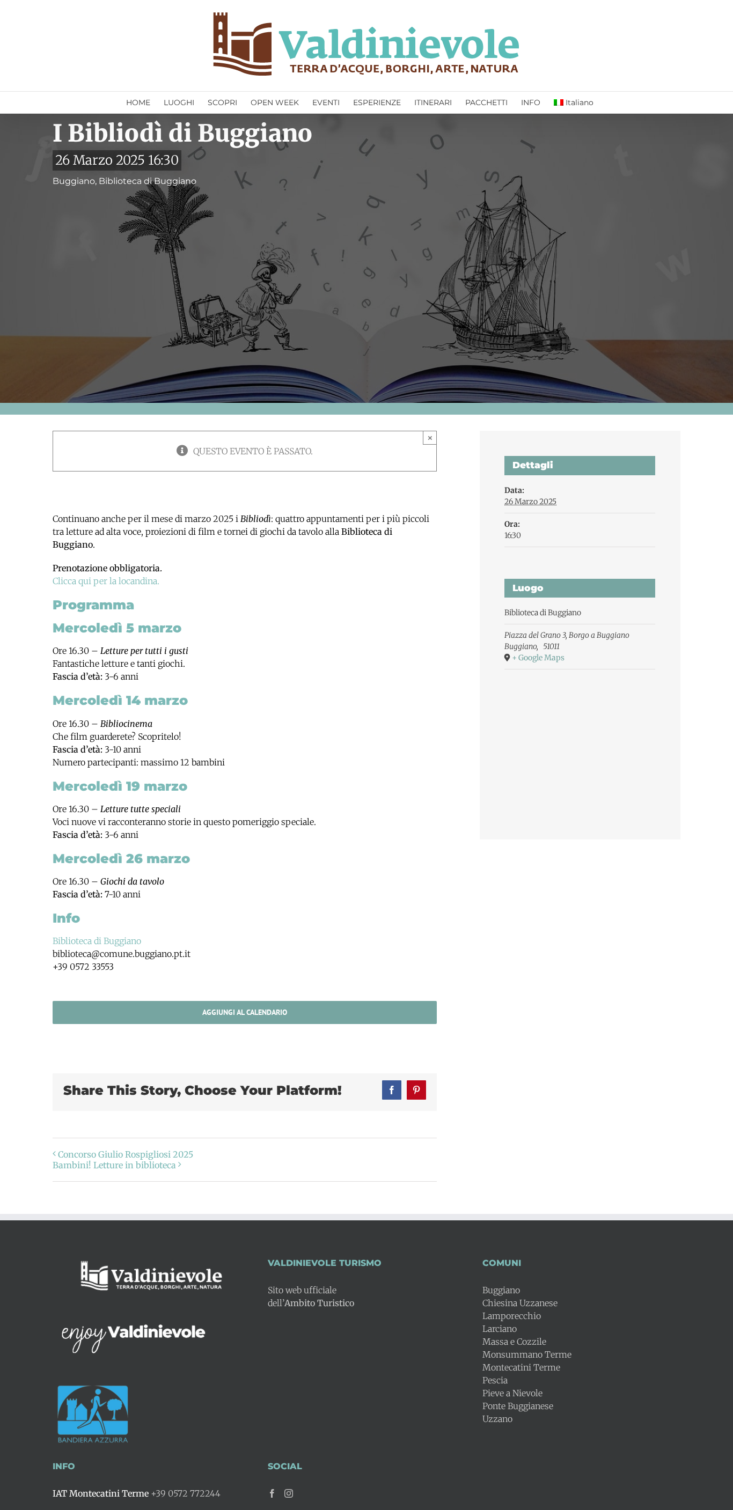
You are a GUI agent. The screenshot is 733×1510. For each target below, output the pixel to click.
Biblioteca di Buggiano (97, 941)
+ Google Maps (538, 657)
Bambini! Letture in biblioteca (114, 1165)
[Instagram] (288, 1493)
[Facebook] (272, 1493)
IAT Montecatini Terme (101, 1493)
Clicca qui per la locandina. (106, 581)
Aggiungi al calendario (244, 1012)
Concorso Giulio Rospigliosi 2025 (125, 1154)
